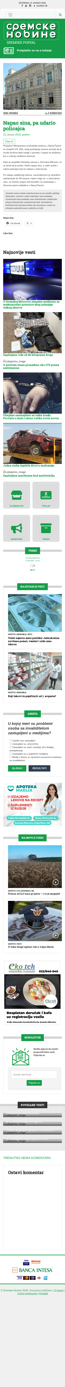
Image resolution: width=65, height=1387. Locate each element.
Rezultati (39, 768)
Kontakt (43, 1293)
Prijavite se (34, 1082)
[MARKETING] (16, 528)
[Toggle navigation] (10, 15)
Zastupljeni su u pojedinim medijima (30, 754)
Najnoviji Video (32, 837)
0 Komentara (54, 113)
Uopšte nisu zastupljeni (23, 740)
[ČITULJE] (45, 495)
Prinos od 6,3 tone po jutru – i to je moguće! (34, 893)
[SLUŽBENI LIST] (16, 495)
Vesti (29, 634)
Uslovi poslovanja (27, 1293)
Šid (33, 891)
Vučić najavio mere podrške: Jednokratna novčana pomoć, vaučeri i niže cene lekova (33, 641)
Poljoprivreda (23, 891)
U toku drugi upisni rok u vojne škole (31, 946)
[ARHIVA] (45, 528)
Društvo (12, 634)
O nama (58, 1290)
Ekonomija (21, 634)
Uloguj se (42, 6)
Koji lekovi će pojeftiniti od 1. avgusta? (32, 696)
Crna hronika (10, 113)
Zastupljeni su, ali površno (25, 744)
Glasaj (17, 768)
